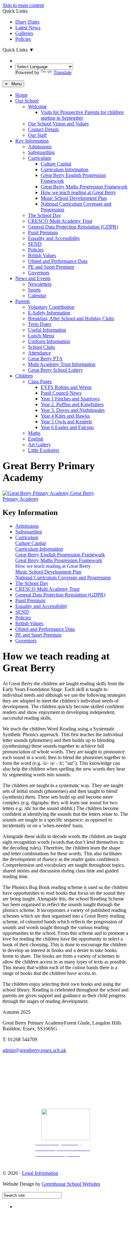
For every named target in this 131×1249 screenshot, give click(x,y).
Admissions (40, 146)
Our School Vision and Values (58, 123)
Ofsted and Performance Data (57, 261)
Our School (26, 100)
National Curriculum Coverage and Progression (63, 577)
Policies (23, 39)
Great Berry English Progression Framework (60, 554)
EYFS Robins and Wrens (66, 387)
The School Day (44, 215)
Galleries (24, 33)
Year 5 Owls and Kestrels (66, 421)
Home (21, 95)
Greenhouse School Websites (71, 1184)
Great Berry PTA (45, 358)
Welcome (37, 106)
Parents (22, 301)
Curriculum (39, 158)
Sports (34, 290)
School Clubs (41, 347)
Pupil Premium (43, 232)
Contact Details (43, 129)
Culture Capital (56, 163)
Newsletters (40, 284)
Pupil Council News (61, 393)
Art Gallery (39, 444)
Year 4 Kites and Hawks (65, 416)
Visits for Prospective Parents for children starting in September (82, 115)
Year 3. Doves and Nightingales (73, 410)
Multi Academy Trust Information (61, 364)
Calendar (37, 295)
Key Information (32, 141)
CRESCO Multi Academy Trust (60, 221)
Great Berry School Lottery (55, 370)
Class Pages (40, 381)
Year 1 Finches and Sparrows (70, 398)
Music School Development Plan (74, 198)
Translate (62, 72)
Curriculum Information (64, 169)
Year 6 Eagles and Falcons (67, 427)
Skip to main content (23, 5)
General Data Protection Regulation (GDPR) (73, 226)
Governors (38, 272)
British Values (42, 255)
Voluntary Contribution (51, 307)
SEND (35, 244)
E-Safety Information (49, 312)
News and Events (33, 278)
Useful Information (47, 330)
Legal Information (40, 1173)
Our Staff (37, 135)
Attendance (39, 353)
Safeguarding (41, 152)
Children (24, 375)
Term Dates (39, 324)
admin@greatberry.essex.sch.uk (34, 1050)
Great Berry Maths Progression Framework (84, 186)
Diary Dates (27, 22)
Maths (34, 433)
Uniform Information (49, 341)
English (35, 438)
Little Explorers (43, 450)
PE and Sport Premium (51, 267)
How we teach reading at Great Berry (78, 192)
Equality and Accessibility (54, 238)
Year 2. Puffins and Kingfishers (72, 404)
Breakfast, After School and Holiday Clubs (71, 318)
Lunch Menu (41, 335)
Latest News (27, 27)
